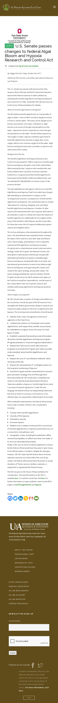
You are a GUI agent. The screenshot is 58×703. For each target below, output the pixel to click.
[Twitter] (15, 498)
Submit (13, 653)
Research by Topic (24, 563)
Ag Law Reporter (17, 599)
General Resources (18, 603)
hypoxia (38, 485)
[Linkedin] (20, 498)
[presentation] (29, 641)
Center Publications (25, 567)
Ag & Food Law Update (28, 66)
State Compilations (18, 582)
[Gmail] (31, 498)
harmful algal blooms (23, 485)
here (16, 478)
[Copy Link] (25, 498)
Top (29, 698)
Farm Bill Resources (19, 586)
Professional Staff (24, 554)
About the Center (24, 550)
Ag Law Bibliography (19, 591)
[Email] (36, 498)
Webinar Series (22, 571)
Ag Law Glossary (17, 595)
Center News (21, 558)
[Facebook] (10, 498)
